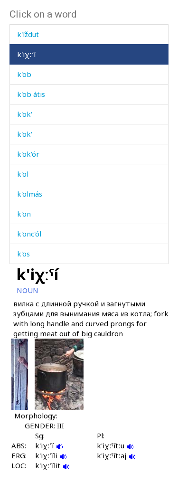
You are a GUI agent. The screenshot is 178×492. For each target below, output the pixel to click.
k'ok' (24, 114)
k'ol (22, 174)
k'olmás (29, 194)
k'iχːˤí (26, 54)
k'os (23, 253)
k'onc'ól (29, 233)
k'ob (24, 74)
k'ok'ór (28, 154)
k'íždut (28, 34)
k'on (24, 213)
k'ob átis (31, 94)
